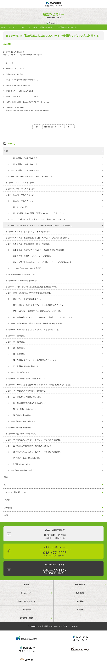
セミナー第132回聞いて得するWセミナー (22, 164)
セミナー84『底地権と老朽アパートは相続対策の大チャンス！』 (32, 360)
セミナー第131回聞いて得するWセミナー (22, 170)
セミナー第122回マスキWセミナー (20, 183)
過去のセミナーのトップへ (53, 127)
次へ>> (70, 127)
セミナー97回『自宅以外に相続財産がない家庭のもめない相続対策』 (34, 311)
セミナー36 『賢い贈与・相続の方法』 (21, 434)
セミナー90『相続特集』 (16, 342)
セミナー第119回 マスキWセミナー (21, 195)
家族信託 (8, 508)
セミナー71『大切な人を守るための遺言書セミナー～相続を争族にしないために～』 (40, 385)
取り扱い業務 (80, 585)
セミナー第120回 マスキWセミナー (21, 189)
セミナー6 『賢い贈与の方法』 (18, 464)
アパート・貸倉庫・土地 (15, 492)
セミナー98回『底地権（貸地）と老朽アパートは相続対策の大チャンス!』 (36, 305)
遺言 (6, 477)
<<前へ (36, 127)
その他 (7, 500)
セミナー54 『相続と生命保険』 (19, 415)
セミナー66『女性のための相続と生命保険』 (24, 397)
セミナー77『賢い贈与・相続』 (18, 372)
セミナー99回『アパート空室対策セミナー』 (24, 299)
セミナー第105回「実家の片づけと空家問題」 (24, 268)
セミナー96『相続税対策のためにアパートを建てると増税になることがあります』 (39, 317)
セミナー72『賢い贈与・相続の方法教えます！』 (26, 379)
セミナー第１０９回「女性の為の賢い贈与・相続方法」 (28, 244)
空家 (6, 515)
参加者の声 (27, 610)
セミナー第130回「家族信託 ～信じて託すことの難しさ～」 (30, 176)
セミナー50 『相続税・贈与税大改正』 (21, 421)
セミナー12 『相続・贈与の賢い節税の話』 (23, 458)
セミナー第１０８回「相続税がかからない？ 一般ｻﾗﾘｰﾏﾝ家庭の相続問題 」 (36, 250)
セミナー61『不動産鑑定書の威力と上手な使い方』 (26, 403)
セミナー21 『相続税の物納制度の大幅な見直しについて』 (29, 446)
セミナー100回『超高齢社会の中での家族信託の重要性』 (29, 293)
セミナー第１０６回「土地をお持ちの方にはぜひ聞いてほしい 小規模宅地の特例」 (39, 262)
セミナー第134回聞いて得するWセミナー (22, 158)
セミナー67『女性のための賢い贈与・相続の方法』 (26, 391)
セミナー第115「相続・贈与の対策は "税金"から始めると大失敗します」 (35, 213)
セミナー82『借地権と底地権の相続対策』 (23, 366)
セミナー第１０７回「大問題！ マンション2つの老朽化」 (29, 256)
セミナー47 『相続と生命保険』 (19, 427)
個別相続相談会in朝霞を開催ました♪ (20, 274)
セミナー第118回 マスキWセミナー (21, 201)
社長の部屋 (80, 593)
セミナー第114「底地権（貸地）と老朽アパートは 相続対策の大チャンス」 (36, 219)
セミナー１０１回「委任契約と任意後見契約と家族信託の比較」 (32, 287)
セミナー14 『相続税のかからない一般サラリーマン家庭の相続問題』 (34, 452)
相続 (23, 27)
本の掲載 (80, 610)
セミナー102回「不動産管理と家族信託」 (22, 281)
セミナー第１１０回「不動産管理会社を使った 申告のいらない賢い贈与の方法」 (38, 238)
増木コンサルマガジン (26, 601)
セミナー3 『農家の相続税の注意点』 (21, 470)
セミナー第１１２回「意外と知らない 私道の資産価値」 (28, 232)
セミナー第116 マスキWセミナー (20, 207)
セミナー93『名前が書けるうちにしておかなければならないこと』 (33, 330)
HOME (3, 27)
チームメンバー (27, 593)
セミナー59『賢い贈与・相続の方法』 (21, 409)
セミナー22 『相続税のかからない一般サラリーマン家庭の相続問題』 (34, 440)
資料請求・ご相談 (26, 618)
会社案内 (80, 601)
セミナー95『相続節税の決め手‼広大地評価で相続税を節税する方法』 (34, 323)
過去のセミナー (14, 27)
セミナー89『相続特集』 (16, 348)
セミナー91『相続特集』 (16, 336)
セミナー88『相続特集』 (16, 354)
